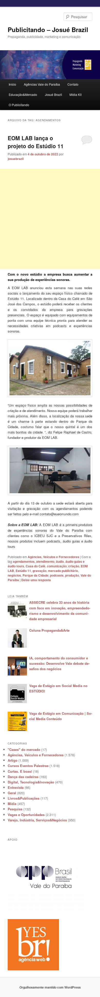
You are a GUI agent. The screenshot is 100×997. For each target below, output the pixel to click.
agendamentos (24, 561)
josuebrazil (16, 158)
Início (12, 84)
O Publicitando (19, 105)
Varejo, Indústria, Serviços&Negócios (37, 820)
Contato (72, 84)
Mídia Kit (75, 94)
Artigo (12, 760)
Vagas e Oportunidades (26, 814)
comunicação (57, 566)
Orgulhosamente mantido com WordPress (50, 987)
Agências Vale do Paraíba (42, 84)
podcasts (57, 575)
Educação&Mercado (23, 94)
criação (73, 566)
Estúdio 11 (23, 570)
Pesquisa (15, 809)
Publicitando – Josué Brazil (48, 29)
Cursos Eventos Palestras (28, 765)
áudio (60, 561)
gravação (39, 570)
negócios (14, 575)
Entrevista (16, 787)
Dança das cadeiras (23, 776)
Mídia (12, 803)
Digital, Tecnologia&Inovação (31, 782)
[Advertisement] (50, 219)
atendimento (45, 561)
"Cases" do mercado (24, 749)
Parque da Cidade (35, 575)
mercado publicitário (63, 570)
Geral (12, 792)
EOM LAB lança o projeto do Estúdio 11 (36, 142)
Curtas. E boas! (20, 771)
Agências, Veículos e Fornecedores (53, 557)
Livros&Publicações (23, 798)
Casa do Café (35, 566)
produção (72, 575)
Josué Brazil (53, 94)
